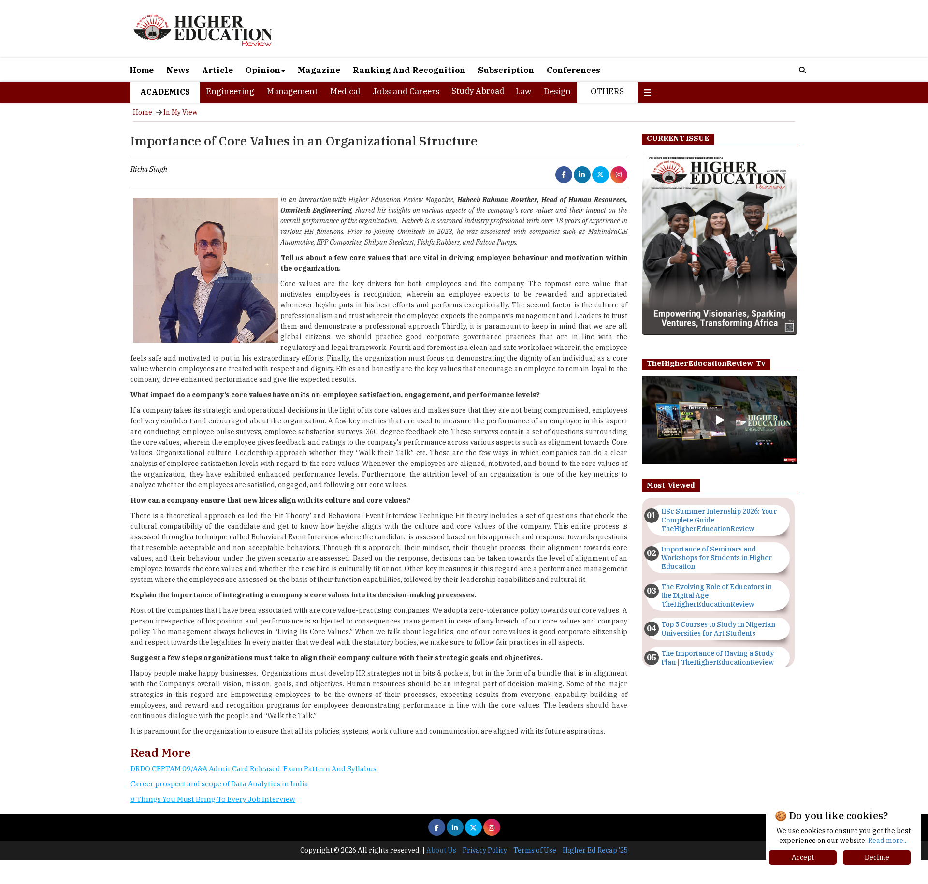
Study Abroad (477, 91)
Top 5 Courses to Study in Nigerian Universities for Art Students (718, 629)
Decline (877, 857)
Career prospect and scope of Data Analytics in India (219, 783)
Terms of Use (534, 850)
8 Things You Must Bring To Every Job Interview (212, 799)
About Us (441, 850)
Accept (803, 857)
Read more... (888, 840)
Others (607, 91)
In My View (180, 112)
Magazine (319, 70)
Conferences (573, 70)
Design (557, 91)
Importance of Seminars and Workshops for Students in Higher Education (716, 558)
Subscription (506, 70)
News (177, 70)
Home (142, 70)
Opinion (263, 70)
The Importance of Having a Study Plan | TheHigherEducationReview (717, 658)
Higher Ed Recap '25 (595, 850)
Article (217, 70)
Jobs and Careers (406, 91)
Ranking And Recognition (409, 70)
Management (292, 91)
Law (523, 91)
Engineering (230, 91)
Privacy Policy (485, 850)
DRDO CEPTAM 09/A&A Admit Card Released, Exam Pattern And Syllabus (253, 768)
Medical (345, 91)
